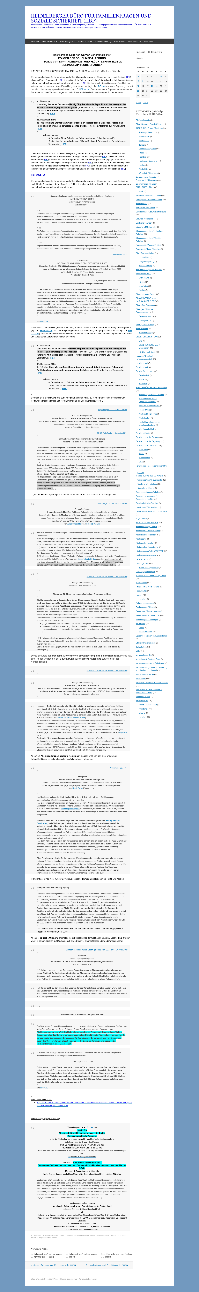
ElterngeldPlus (145, 320)
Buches (90, 1127)
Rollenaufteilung (145, 265)
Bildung (142, 712)
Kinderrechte (141, 538)
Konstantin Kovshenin (88, 1278)
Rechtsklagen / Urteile (145, 607)
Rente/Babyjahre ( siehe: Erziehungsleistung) (149, 423)
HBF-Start (35, 41)
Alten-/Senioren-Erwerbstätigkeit (149, 124)
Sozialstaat (140, 623)
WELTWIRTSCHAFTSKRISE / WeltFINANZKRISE (149, 691)
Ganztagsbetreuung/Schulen (148, 492)
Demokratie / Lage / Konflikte (148, 249)
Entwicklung (114, 1235)
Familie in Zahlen (85, 41)
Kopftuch (123, 732)
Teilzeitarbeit (141, 646)
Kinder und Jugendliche (149, 567)
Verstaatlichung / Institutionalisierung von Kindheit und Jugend (151, 669)
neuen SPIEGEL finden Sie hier (71, 717)
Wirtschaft (143, 383)
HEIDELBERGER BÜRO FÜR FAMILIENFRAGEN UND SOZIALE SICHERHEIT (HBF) (91, 18)
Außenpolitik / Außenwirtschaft (149, 199)
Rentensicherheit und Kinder (148, 615)
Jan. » (145, 102)
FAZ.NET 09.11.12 (120, 254)
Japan (141, 453)
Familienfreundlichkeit (145, 429)
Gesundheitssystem (147, 148)
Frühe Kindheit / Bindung (146, 483)
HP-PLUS (44, 321)
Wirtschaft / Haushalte (148, 173)
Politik (141, 379)
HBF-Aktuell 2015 (49, 41)
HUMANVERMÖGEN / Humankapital (151, 511)
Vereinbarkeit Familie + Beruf (148, 659)
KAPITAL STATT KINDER (147, 522)
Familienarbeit (142, 363)
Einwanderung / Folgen (99, 1235)
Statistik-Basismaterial (145, 642)
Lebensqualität (142, 559)
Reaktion (34, 1237)
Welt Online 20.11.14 (118, 767)
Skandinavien (144, 457)
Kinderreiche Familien (145, 542)
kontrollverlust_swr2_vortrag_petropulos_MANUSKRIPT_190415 (46, 1255)
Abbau (141, 627)
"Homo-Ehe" (144, 257)
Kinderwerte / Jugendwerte (147, 547)
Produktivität (141, 590)
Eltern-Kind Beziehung (145, 305)
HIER (52, 113)
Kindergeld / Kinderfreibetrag (148, 530)
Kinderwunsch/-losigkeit (146, 555)
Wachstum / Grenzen (145, 674)
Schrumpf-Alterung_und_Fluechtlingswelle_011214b (109, 1265)
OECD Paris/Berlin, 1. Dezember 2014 (112, 433)
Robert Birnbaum (93, 523)
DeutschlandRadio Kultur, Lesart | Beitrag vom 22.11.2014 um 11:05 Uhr (96, 949)
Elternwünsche (142, 328)
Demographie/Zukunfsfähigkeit (149, 245)
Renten (142, 165)
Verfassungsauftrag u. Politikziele (150, 663)
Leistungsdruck (142, 563)
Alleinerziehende (143, 120)
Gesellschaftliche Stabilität (147, 503)
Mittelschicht (141, 582)
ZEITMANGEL (142, 700)
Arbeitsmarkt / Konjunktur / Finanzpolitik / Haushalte (147, 179)
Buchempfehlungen (81, 1235)
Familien (142, 599)
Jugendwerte (141, 518)
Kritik (141, 191)
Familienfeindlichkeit (144, 371)
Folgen (123, 1235)
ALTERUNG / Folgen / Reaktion (60, 1235)
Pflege (141, 152)
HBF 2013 (84, 89)
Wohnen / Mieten (143, 696)
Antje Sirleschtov (74, 523)
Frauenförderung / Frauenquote (149, 479)
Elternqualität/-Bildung (145, 324)
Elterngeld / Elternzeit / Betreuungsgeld (145, 311)
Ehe (140, 340)
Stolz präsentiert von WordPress (44, 1278)
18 (152, 86)
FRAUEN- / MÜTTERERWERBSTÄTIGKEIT (149, 474)
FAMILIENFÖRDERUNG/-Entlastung (151, 387)
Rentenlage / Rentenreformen (148, 611)
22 (138, 90)
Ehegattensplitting (146, 261)
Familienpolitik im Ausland (147, 445)
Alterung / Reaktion (147, 132)
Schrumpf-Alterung (103, 41)
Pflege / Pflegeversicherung (147, 586)
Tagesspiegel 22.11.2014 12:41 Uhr (112, 409)
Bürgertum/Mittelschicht (146, 226)
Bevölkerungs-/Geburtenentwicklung (151, 211)
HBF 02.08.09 (46, 330)
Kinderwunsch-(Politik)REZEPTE (150, 551)
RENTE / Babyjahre (147, 351)
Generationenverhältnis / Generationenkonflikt (146, 497)
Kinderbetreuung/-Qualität (146, 526)
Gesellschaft (144, 375)
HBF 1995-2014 (134, 41)
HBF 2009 (101, 86)
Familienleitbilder (143, 433)
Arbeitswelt (143, 708)
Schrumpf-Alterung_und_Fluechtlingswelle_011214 (53, 1265)
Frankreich (143, 449)
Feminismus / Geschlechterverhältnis (151, 465)
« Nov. (138, 102)
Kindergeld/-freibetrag (148, 413)
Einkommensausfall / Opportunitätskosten (148, 400)
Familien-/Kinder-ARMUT (149, 405)
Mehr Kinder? (119, 41)
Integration (143, 285)
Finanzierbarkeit (145, 631)
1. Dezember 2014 (38, 1235)
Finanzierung (144, 409)
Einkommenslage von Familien (149, 269)
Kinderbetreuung (146, 332)
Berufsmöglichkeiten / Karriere (151, 394)
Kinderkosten (144, 417)
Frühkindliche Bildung (145, 488)
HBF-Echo (148, 41)
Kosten (142, 290)
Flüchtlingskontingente (70, 808)
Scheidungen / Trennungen (147, 619)
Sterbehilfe (143, 169)
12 (156, 81)
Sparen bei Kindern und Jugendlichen (151, 635)
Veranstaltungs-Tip (144, 655)
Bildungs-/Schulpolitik (145, 218)
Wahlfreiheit (141, 678)
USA (141, 461)
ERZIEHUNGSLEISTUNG (147, 336)
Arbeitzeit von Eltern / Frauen (148, 195)
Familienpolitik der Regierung (148, 441)
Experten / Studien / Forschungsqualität (144, 357)
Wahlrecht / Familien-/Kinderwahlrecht (152, 682)
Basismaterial (141, 203)
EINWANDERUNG (143, 273)
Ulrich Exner (77, 788)
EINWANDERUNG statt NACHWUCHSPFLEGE (146, 299)
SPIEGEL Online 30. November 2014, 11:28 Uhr (107, 576)
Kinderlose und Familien (146, 534)
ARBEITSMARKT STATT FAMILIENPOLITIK (146, 186)
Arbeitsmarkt (144, 136)
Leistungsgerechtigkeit (145, 571)
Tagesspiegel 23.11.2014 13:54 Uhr (111, 503)
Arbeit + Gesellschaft (148, 704)
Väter (138, 651)
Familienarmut (142, 367)
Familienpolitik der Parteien (147, 437)
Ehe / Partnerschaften (145, 253)
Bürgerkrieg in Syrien (87, 559)
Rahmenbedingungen (145, 603)
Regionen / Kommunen (48, 1237)
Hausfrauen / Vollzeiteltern (147, 507)
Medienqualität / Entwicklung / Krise (151, 575)
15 (138, 86)
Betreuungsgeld (145, 316)
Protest (139, 594)
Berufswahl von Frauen (145, 207)
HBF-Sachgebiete (67, 41)
